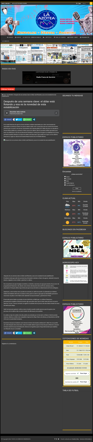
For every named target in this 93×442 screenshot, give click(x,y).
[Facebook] (76, 3)
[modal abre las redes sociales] (34, 119)
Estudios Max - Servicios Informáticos (82, 439)
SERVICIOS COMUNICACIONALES (32, 37)
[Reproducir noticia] (7, 113)
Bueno (68, 177)
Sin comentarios (70, 185)
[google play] (80, 3)
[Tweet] (18, 119)
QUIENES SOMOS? (73, 37)
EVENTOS (18, 37)
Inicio (4, 94)
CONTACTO (6, 41)
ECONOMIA (10, 94)
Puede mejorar (70, 183)
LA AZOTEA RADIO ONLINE (20, 3)
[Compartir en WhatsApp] (27, 119)
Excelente (68, 179)
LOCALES (11, 37)
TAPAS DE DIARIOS (60, 37)
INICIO (3, 37)
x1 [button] (56, 113)
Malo (67, 181)
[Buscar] (91, 3)
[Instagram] (78, 3)
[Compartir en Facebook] (8, 119)
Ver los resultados (77, 191)
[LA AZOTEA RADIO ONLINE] (46, 20)
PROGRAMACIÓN (85, 37)
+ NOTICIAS (48, 37)
